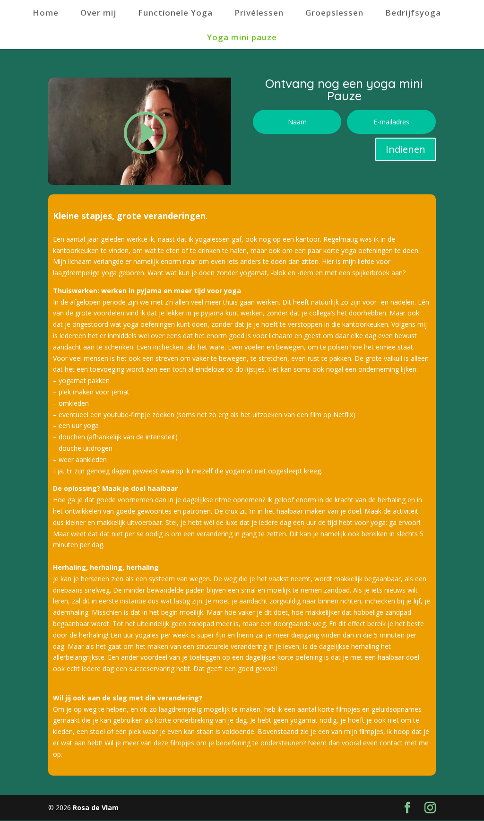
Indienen (405, 149)
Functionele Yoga (175, 12)
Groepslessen (334, 12)
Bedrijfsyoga (413, 12)
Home (46, 12)
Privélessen (259, 12)
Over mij (98, 12)
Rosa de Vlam (95, 807)
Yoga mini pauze (242, 37)
